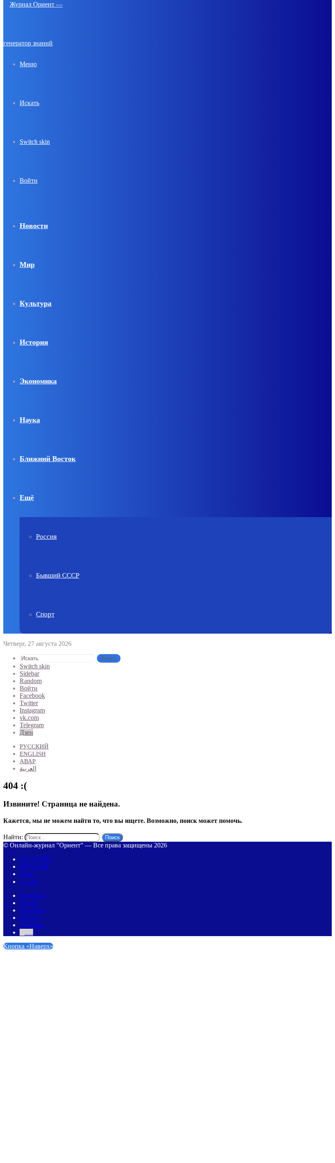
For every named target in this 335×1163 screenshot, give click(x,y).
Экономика (38, 381)
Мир (27, 264)
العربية (28, 768)
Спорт (45, 614)
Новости (34, 226)
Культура (35, 303)
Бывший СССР (57, 575)
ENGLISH (33, 754)
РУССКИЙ (34, 746)
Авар (28, 761)
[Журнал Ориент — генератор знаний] (44, 43)
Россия (46, 536)
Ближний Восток (48, 459)
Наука (30, 420)
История (34, 342)
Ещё (27, 497)
